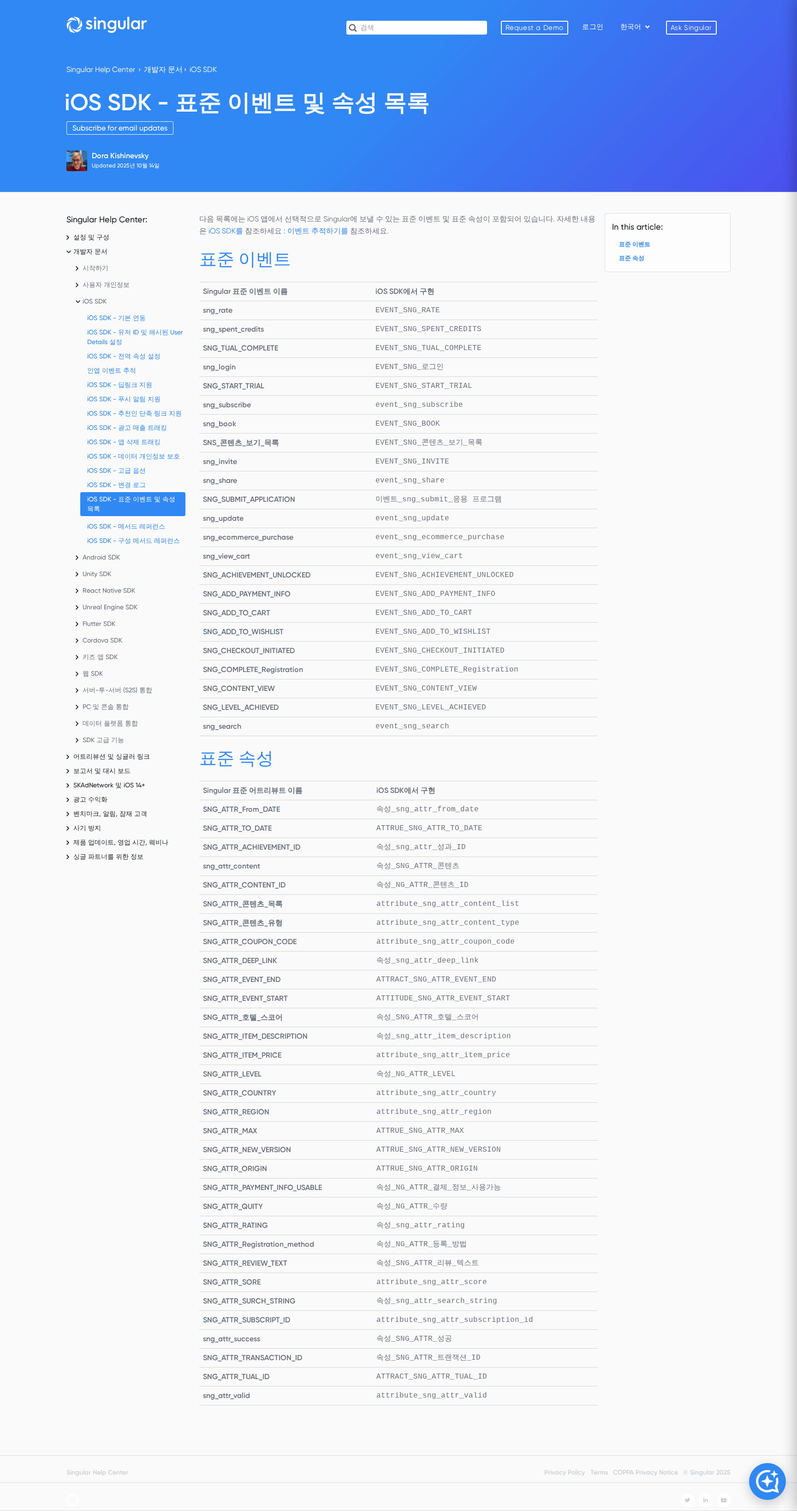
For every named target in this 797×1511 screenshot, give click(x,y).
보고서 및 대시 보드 (102, 770)
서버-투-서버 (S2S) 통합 (117, 690)
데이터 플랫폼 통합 (110, 723)
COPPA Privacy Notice (645, 1472)
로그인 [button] (593, 27)
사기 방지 (87, 828)
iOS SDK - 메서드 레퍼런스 (126, 526)
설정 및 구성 (91, 237)
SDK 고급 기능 (103, 740)
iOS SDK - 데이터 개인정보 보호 (133, 456)
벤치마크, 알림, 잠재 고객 (110, 813)
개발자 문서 (163, 69)
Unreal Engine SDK (110, 607)
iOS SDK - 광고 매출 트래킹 (127, 427)
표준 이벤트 (634, 244)
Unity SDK (97, 573)
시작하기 (95, 268)
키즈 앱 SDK (100, 656)
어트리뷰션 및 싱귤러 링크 (111, 756)
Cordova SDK (102, 640)
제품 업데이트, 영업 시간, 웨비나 (120, 842)
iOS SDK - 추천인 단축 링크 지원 (134, 413)
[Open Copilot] (767, 1481)
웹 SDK (93, 673)
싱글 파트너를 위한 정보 (108, 856)
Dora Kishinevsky (120, 155)
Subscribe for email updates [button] (119, 128)
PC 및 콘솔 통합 (106, 706)
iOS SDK (203, 69)
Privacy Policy (564, 1472)
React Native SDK (109, 590)
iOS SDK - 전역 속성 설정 (124, 356)
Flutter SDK (99, 623)
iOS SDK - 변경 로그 (116, 484)
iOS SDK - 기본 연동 (116, 317)
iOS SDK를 (226, 230)
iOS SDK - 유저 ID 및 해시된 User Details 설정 (135, 336)
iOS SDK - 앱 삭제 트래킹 (124, 442)
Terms (599, 1472)
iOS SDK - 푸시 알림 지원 (124, 399)
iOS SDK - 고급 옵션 (116, 470)
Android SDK (101, 557)
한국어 (631, 27)
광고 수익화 (90, 799)
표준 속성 (631, 258)
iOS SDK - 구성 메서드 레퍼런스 (133, 540)
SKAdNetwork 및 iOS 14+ (109, 785)
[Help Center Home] (106, 24)
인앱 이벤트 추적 (111, 370)
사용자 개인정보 (106, 284)
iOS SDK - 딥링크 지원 (119, 384)
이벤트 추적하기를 (318, 230)
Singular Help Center (100, 69)
